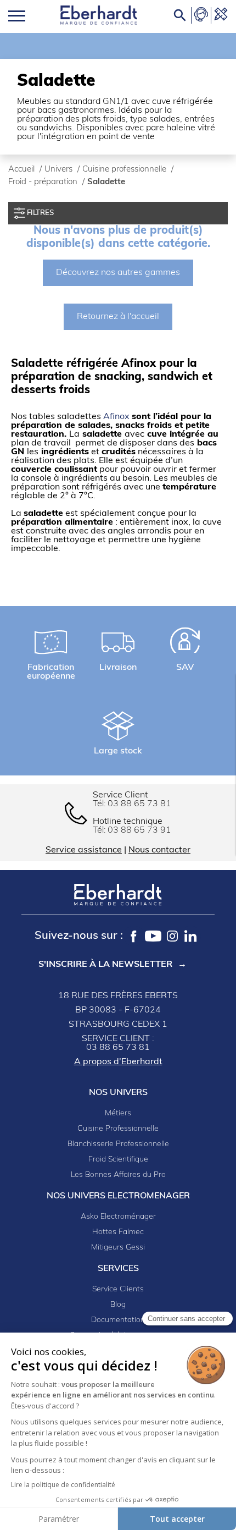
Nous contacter (159, 850)
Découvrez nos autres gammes (118, 272)
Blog (118, 1305)
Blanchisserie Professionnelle (118, 1144)
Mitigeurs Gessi (118, 1247)
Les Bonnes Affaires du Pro (118, 1175)
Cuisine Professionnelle (118, 1129)
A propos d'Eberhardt (118, 1062)
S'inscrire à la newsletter (105, 964)
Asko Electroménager (118, 1217)
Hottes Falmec (118, 1232)
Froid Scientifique (118, 1159)
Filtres (39, 213)
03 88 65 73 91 (139, 830)
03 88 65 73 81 (139, 804)
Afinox (117, 416)
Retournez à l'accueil (118, 316)
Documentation (118, 1320)
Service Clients (118, 1289)
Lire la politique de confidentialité (63, 1484)
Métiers (118, 1113)
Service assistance (84, 850)
